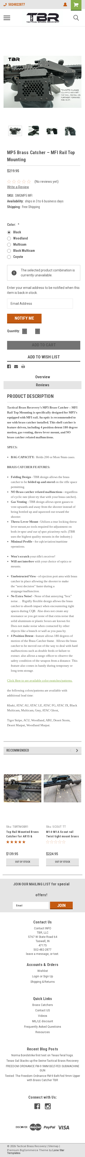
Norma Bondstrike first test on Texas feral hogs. (42, 1055)
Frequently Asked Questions (42, 1026)
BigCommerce (29, 1150)
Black (17, 232)
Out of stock (22, 862)
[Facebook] (9, 366)
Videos (42, 1016)
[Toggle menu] (7, 17)
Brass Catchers (42, 1005)
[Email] (16, 366)
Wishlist (42, 971)
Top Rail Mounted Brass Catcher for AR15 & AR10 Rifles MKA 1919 (22, 836)
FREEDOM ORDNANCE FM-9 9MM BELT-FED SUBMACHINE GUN (42, 1068)
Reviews (42, 385)
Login (35, 976)
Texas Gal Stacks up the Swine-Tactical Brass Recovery (42, 1060)
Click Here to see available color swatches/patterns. (39, 680)
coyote (18, 257)
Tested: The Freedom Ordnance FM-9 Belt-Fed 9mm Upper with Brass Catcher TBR (42, 1078)
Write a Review (18, 187)
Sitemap (53, 1146)
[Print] (23, 366)
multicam (19, 244)
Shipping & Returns (42, 981)
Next (77, 81)
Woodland (20, 238)
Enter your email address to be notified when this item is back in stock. (43, 290)
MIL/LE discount (42, 1021)
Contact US (42, 1010)
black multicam (24, 250)
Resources (42, 1032)
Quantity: (13, 331)
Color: (13, 224)
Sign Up (48, 976)
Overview (42, 377)
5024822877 (16, 4)
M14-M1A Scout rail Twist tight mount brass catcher (62, 836)
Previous (7, 81)
